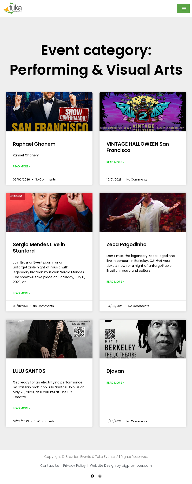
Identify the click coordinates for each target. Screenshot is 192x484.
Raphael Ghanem (34, 144)
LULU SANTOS (29, 371)
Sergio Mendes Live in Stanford (39, 247)
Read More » (21, 166)
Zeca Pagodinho (127, 244)
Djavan (115, 371)
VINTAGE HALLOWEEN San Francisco (138, 147)
